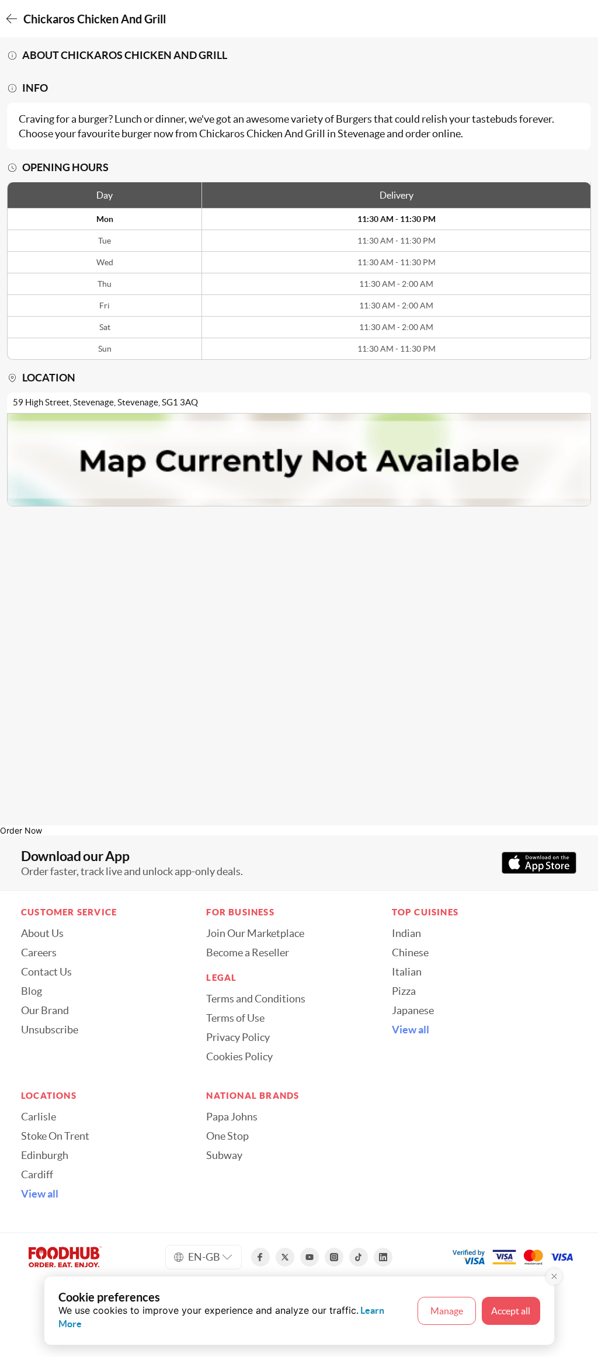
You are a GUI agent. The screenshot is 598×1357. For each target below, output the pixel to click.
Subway (224, 1155)
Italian (407, 972)
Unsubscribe (49, 1030)
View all (410, 1030)
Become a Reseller (247, 953)
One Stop (227, 1136)
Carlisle (38, 1117)
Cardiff (37, 1175)
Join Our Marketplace (255, 933)
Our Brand (45, 1010)
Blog (31, 991)
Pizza (404, 991)
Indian (406, 933)
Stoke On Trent (55, 1136)
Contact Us (46, 972)
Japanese (413, 1010)
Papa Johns (232, 1117)
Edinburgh (44, 1155)
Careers (39, 953)
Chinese (410, 953)
